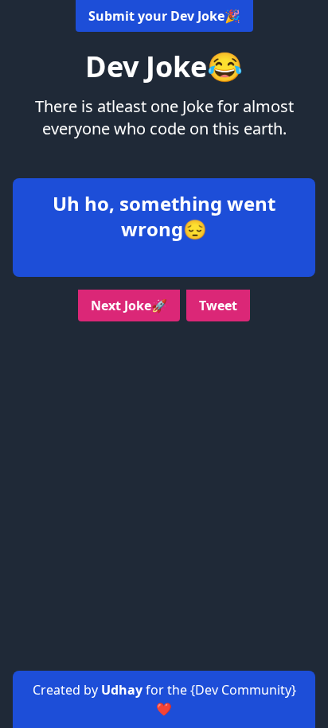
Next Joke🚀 (129, 305)
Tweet (218, 305)
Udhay (123, 690)
